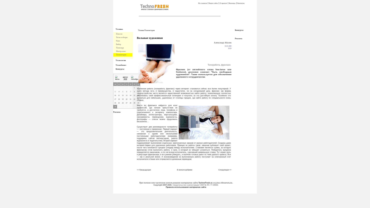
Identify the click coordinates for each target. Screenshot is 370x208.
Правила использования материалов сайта (186, 187)
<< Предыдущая (144, 170)
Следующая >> (224, 170)
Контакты (241, 3)
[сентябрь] (135, 78)
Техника (119, 29)
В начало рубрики (184, 170)
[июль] (117, 78)
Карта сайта (213, 3)
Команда (232, 3)
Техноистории (150, 30)
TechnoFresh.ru (205, 183)
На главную (202, 3)
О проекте (223, 3)
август (125, 77)
